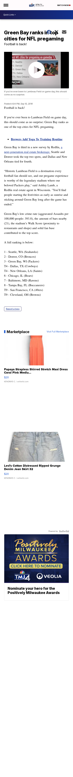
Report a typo (13, 309)
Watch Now (63, 5)
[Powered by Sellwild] (64, 531)
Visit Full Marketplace (58, 332)
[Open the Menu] (6, 5)
